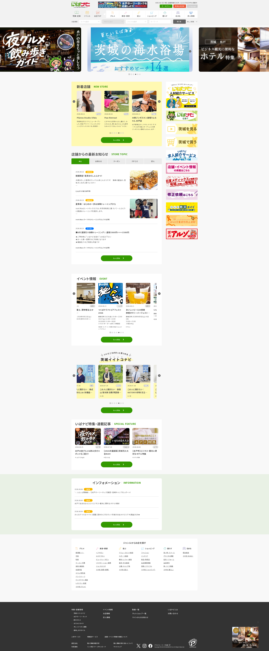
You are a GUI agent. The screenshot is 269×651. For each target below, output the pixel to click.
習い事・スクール (169, 553)
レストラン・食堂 (81, 583)
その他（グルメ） (81, 587)
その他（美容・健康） (102, 570)
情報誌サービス (92, 637)
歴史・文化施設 (124, 563)
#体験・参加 (91, 327)
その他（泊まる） (188, 556)
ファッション (145, 553)
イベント (87, 16)
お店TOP (97, 16)
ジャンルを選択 (132, 22)
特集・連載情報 (77, 609)
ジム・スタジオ (101, 566)
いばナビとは (173, 609)
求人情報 (190, 16)
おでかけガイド (79, 623)
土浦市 (152, 385)
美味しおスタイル (79, 630)
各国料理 (79, 570)
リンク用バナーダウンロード (96, 647)
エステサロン (100, 556)
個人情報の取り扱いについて (123, 643)
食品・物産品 (145, 559)
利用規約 (74, 647)
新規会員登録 (179, 6)
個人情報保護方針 (93, 643)
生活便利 (167, 563)
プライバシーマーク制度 (161, 645)
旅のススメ (77, 620)
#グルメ (82, 329)
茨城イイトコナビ (79, 613)
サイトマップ (117, 647)
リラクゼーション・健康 (103, 563)
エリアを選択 (85, 22)
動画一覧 (135, 609)
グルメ (112, 16)
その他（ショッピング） (148, 570)
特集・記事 (77, 16)
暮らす (164, 16)
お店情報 (106, 613)
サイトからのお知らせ (140, 617)
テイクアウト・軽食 (82, 580)
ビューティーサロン (102, 559)
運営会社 (74, 643)
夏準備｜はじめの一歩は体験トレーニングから (96, 204)
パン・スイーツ (80, 576)
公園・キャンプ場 (124, 566)
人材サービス (75, 637)
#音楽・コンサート (82, 327)
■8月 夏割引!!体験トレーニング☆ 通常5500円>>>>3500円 (102, 232)
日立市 (125, 385)
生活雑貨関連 (146, 563)
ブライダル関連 (169, 556)
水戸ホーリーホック (80, 617)
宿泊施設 (186, 553)
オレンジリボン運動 (80, 627)
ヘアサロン (99, 553)
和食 (77, 559)
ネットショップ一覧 (139, 613)
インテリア (144, 556)
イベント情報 (108, 609)
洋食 (77, 556)
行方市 (97, 385)
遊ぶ (138, 16)
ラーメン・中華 (80, 563)
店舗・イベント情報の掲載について (116, 637)
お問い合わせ (173, 613)
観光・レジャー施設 (125, 559)
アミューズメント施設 (126, 553)
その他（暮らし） (169, 570)
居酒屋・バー (80, 553)
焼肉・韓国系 (80, 566)
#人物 (80, 396)
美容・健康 (126, 16)
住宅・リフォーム (169, 559)
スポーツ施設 (123, 556)
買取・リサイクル (146, 566)
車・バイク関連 (168, 566)
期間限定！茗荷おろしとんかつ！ (89, 175)
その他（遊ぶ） (123, 570)
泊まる (177, 16)
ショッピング (151, 16)
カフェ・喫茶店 (80, 573)
